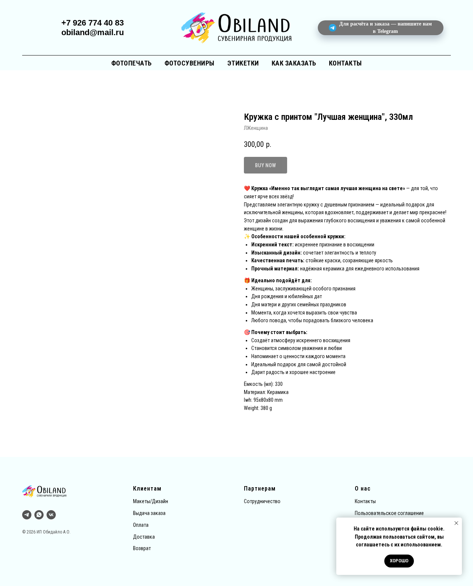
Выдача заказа (149, 513)
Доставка (144, 537)
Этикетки (243, 63)
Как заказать (294, 63)
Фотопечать (131, 63)
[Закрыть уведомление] (456, 523)
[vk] (51, 514)
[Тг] (26, 514)
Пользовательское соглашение (389, 513)
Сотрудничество (262, 501)
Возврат (142, 548)
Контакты (345, 63)
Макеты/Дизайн (150, 501)
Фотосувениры (189, 63)
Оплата (141, 525)
